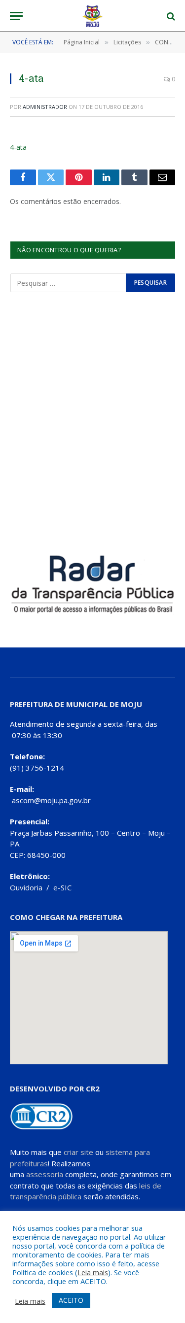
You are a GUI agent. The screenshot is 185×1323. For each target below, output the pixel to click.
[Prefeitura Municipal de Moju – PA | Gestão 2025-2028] (92, 16)
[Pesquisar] (170, 16)
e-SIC (62, 887)
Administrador (45, 106)
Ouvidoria (26, 887)
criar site (78, 1152)
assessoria (44, 1174)
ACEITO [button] (71, 1300)
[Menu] (16, 16)
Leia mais (92, 1272)
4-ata (18, 147)
